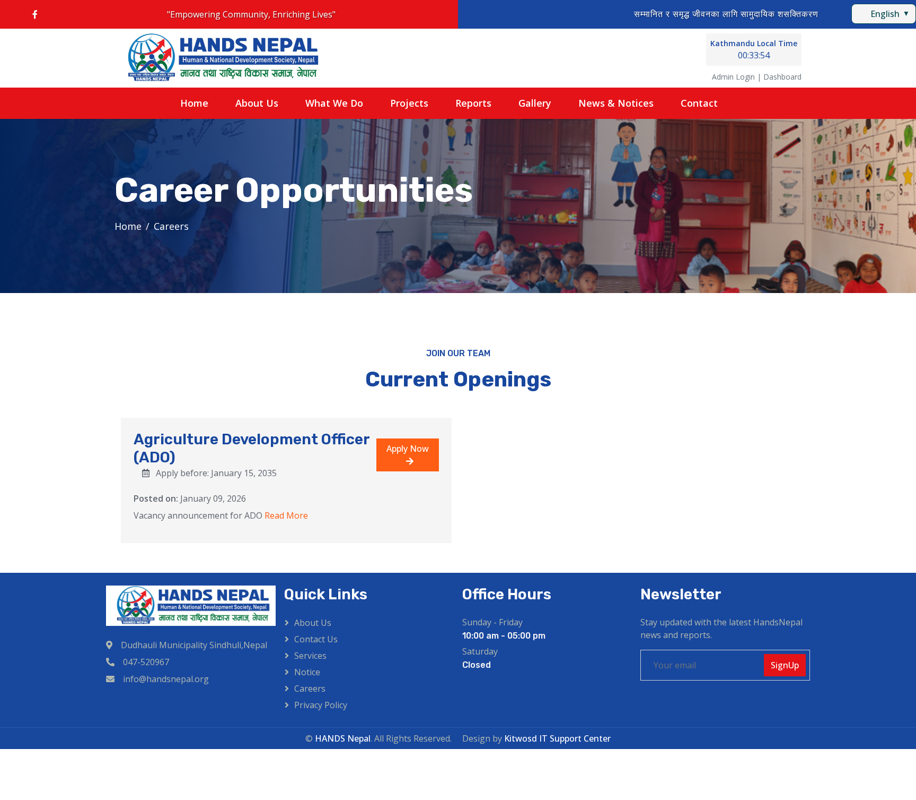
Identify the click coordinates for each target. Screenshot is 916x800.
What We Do (334, 103)
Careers (309, 688)
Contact (699, 103)
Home (194, 103)
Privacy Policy (320, 705)
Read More (286, 515)
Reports (473, 103)
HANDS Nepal (343, 738)
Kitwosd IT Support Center (557, 738)
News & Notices (616, 103)
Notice (307, 672)
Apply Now (407, 448)
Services (310, 655)
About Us (256, 103)
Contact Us (316, 639)
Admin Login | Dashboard (757, 77)
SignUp (785, 665)
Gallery (534, 103)
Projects (409, 103)
